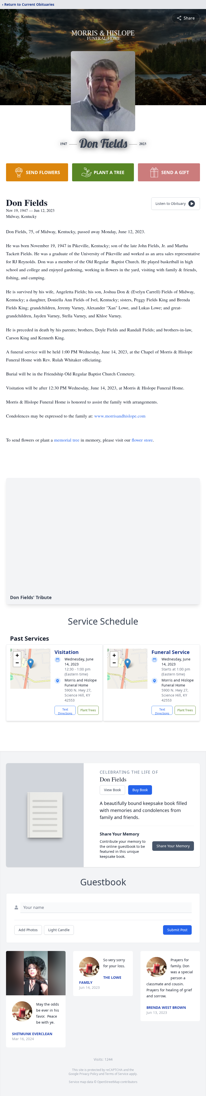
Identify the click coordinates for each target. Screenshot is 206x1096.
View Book (112, 789)
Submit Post (177, 929)
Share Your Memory (173, 846)
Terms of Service (116, 1074)
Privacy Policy (88, 1074)
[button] (30, 663)
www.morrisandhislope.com (119, 416)
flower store (142, 440)
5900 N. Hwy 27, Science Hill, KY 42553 (78, 695)
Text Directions (65, 711)
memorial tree (66, 440)
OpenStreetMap (108, 1082)
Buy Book (140, 789)
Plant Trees (88, 710)
